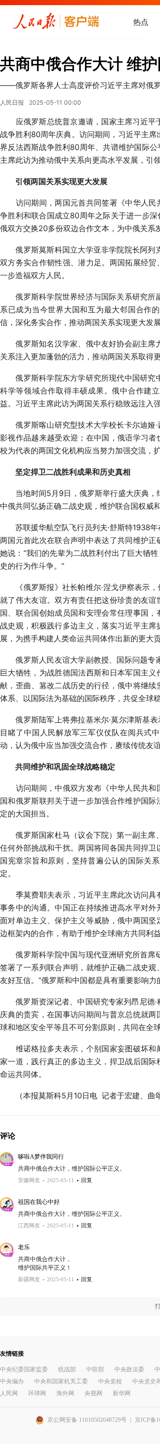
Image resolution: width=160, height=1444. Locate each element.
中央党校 (110, 1381)
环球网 (37, 1393)
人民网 (9, 1393)
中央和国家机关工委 (61, 1381)
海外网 (65, 1393)
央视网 (93, 1393)
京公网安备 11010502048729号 (87, 1420)
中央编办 (12, 1381)
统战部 (67, 1369)
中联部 (95, 1369)
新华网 (122, 1393)
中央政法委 (129, 1369)
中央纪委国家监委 (24, 1369)
